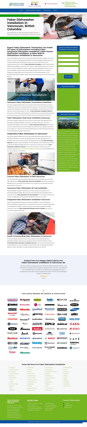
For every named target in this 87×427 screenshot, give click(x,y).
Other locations (31, 373)
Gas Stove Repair (31, 405)
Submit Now (68, 76)
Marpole (65, 377)
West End (30, 369)
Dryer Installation (49, 403)
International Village (14, 383)
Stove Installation (49, 408)
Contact (55, 10)
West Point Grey (67, 386)
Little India (30, 386)
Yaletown (30, 371)
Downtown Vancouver (14, 373)
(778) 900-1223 (70, 6)
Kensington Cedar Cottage (51, 371)
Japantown (12, 386)
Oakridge (66, 379)
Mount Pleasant (49, 375)
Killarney (48, 373)
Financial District (13, 377)
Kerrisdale (66, 373)
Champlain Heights (32, 375)
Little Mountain (49, 381)
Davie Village (12, 371)
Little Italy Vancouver (32, 381)
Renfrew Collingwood (50, 377)
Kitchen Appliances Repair (33, 406)
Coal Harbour (12, 367)
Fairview (66, 369)
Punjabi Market (31, 383)
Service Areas (47, 10)
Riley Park (48, 379)
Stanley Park (12, 390)
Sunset (47, 386)
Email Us (67, 403)
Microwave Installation (50, 405)
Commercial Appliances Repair (35, 403)
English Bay (12, 375)
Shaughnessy (66, 381)
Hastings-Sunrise (49, 369)
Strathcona (48, 383)
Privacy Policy (48, 410)
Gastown (11, 379)
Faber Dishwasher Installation (17, 13)
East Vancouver (49, 367)
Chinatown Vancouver (14, 369)
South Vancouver (31, 390)
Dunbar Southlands (68, 367)
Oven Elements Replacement (34, 408)
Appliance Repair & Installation (33, 10)
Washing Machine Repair (33, 410)
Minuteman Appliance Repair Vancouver (51, 421)
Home (21, 10)
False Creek (66, 371)
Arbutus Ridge (49, 390)
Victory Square (31, 367)
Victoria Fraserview (50, 388)
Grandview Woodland (32, 388)
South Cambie (67, 383)
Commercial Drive (31, 377)
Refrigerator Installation (51, 406)
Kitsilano (66, 375)
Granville (11, 381)
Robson (11, 388)
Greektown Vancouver (32, 379)
